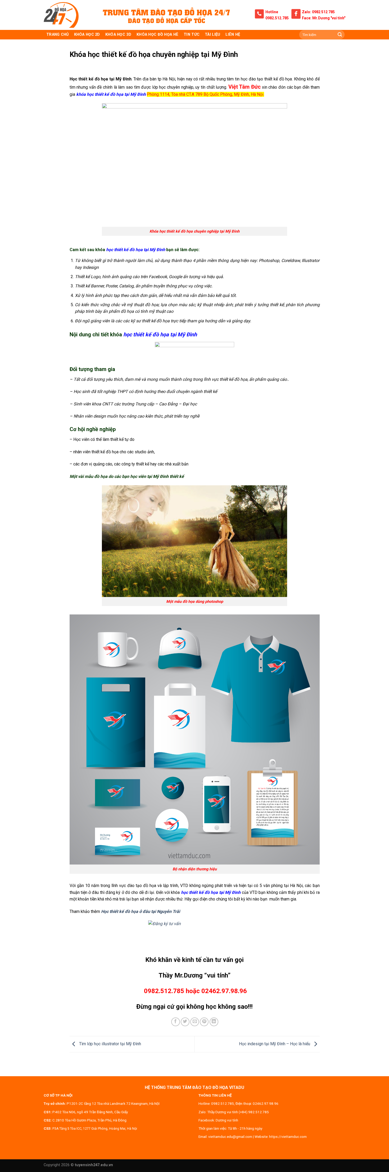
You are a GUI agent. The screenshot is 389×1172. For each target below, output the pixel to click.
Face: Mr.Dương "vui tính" (323, 18)
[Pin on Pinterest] (204, 1021)
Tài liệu (212, 34)
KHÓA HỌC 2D (87, 34)
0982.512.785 (277, 18)
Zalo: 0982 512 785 (318, 12)
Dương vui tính (227, 1120)
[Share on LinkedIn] (214, 1021)
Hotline (271, 12)
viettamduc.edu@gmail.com (230, 1136)
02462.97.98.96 (265, 1103)
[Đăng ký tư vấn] (195, 934)
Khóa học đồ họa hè (157, 34)
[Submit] (339, 34)
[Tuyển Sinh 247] (61, 15)
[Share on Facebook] (175, 1021)
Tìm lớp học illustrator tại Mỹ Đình (109, 1043)
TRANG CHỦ (57, 34)
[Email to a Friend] (194, 1021)
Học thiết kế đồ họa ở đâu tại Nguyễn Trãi (140, 911)
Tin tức (192, 34)
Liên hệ (232, 34)
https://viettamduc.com (288, 1136)
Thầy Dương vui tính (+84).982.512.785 (238, 1112)
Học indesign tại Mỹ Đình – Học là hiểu (275, 1043)
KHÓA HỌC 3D (118, 34)
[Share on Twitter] (185, 1021)
